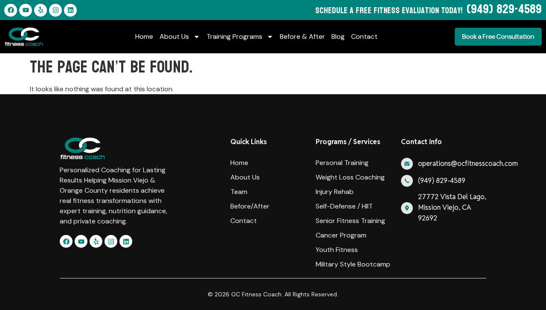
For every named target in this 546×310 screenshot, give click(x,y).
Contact (364, 36)
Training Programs (234, 36)
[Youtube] (25, 10)
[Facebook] (10, 10)
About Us (174, 36)
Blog (338, 36)
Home (144, 36)
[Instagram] (55, 10)
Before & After (302, 36)
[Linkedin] (70, 10)
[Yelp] (40, 10)
